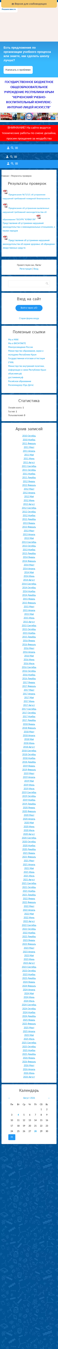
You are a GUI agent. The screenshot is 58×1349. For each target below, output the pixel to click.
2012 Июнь (29, 501)
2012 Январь (29, 482)
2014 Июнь (29, 576)
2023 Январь (29, 940)
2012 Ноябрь (29, 516)
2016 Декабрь (29, 679)
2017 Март (29, 690)
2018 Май (29, 739)
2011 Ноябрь (29, 474)
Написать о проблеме (18, 70)
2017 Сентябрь (29, 709)
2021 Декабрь (29, 895)
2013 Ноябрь (29, 550)
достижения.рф (15, 377)
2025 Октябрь (29, 1047)
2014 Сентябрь (29, 584)
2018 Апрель (29, 736)
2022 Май (29, 914)
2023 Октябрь (29, 971)
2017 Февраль (29, 686)
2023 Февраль (29, 944)
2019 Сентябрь (29, 793)
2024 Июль (29, 1001)
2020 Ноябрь (29, 846)
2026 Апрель (29, 1069)
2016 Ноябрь (29, 675)
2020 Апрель (29, 819)
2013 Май (29, 538)
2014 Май (29, 572)
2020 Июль (29, 830)
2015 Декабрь (29, 637)
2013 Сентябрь (29, 542)
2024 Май (29, 994)
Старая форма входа (29, 318)
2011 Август (29, 463)
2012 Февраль (29, 485)
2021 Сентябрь (29, 883)
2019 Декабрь (29, 804)
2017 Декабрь (29, 720)
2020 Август (29, 834)
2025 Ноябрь (29, 1050)
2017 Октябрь (29, 713)
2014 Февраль (29, 561)
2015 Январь (29, 599)
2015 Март (29, 607)
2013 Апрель (29, 535)
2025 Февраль (29, 1024)
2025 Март (29, 1028)
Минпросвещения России (20, 347)
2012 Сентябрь (29, 508)
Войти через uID (29, 308)
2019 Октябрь (29, 796)
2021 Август (29, 880)
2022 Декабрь (29, 937)
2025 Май (29, 1035)
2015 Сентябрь (29, 626)
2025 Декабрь (29, 1054)
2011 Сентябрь (29, 466)
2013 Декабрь (29, 554)
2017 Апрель (29, 694)
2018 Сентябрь (29, 751)
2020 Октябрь (29, 842)
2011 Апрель (29, 451)
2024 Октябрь (29, 1009)
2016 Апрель (29, 652)
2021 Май (29, 868)
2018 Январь (29, 724)
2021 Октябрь (29, 887)
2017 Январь (29, 683)
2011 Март (29, 447)
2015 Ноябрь (29, 633)
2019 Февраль (29, 770)
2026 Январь (29, 1058)
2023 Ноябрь (29, 975)
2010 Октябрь (29, 436)
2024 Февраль (29, 986)
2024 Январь (29, 982)
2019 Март (29, 774)
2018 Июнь (29, 743)
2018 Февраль (29, 728)
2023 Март (29, 948)
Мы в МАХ (13, 340)
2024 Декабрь (29, 1016)
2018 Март (29, 732)
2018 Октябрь (29, 755)
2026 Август (29, 1077)
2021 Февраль (29, 857)
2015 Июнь (29, 618)
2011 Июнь (29, 459)
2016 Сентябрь (29, 667)
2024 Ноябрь (29, 1013)
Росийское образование (19, 381)
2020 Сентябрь (29, 838)
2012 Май (29, 497)
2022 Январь (29, 899)
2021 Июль (29, 876)
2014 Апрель (29, 569)
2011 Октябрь (29, 470)
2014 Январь (29, 557)
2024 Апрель (29, 990)
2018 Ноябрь (29, 758)
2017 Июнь (29, 701)
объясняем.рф (15, 374)
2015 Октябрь (29, 629)
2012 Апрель (29, 493)
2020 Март (29, 815)
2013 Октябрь (29, 546)
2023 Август (29, 963)
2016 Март (29, 648)
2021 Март (29, 861)
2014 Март (29, 565)
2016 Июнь (29, 660)
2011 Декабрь (29, 478)
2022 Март (29, 906)
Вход (35, 269)
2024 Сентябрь (29, 1005)
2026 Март (29, 1066)
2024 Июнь (29, 997)
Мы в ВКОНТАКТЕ (17, 343)
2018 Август (29, 747)
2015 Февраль (29, 603)
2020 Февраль (29, 811)
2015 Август (29, 622)
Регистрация (26, 269)
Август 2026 (29, 1098)
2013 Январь (29, 523)
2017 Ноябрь (29, 717)
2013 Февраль (29, 527)
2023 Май (29, 956)
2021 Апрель (29, 865)
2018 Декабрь (29, 762)
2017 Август (29, 705)
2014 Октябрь (29, 588)
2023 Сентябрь (29, 967)
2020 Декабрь (29, 849)
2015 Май (29, 614)
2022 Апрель (29, 910)
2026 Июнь (29, 1073)
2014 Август (29, 580)
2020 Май (29, 823)
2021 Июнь (29, 872)
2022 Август (29, 921)
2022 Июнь (29, 918)
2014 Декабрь (29, 595)
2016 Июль (29, 664)
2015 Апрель (29, 610)
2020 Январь (29, 808)
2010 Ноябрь (29, 440)
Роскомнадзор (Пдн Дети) (20, 385)
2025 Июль (29, 1039)
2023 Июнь (29, 959)
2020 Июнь (29, 827)
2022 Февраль (29, 902)
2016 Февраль (29, 645)
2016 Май (29, 656)
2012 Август (29, 504)
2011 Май (29, 455)
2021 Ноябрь (29, 891)
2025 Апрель (29, 1031)
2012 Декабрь (29, 519)
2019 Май (29, 781)
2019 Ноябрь (29, 800)
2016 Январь (29, 641)
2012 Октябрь (29, 512)
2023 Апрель (29, 952)
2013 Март (29, 531)
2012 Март (29, 489)
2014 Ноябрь (29, 591)
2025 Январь (29, 1020)
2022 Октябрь (29, 929)
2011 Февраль (29, 444)
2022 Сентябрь (29, 925)
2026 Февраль (29, 1062)
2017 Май (29, 698)
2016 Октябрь (29, 671)
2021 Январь (29, 853)
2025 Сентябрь (29, 1043)
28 (35, 1131)
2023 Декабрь (29, 978)
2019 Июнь (29, 785)
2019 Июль (29, 789)
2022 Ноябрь (29, 933)
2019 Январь (29, 766)
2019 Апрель (29, 777)
